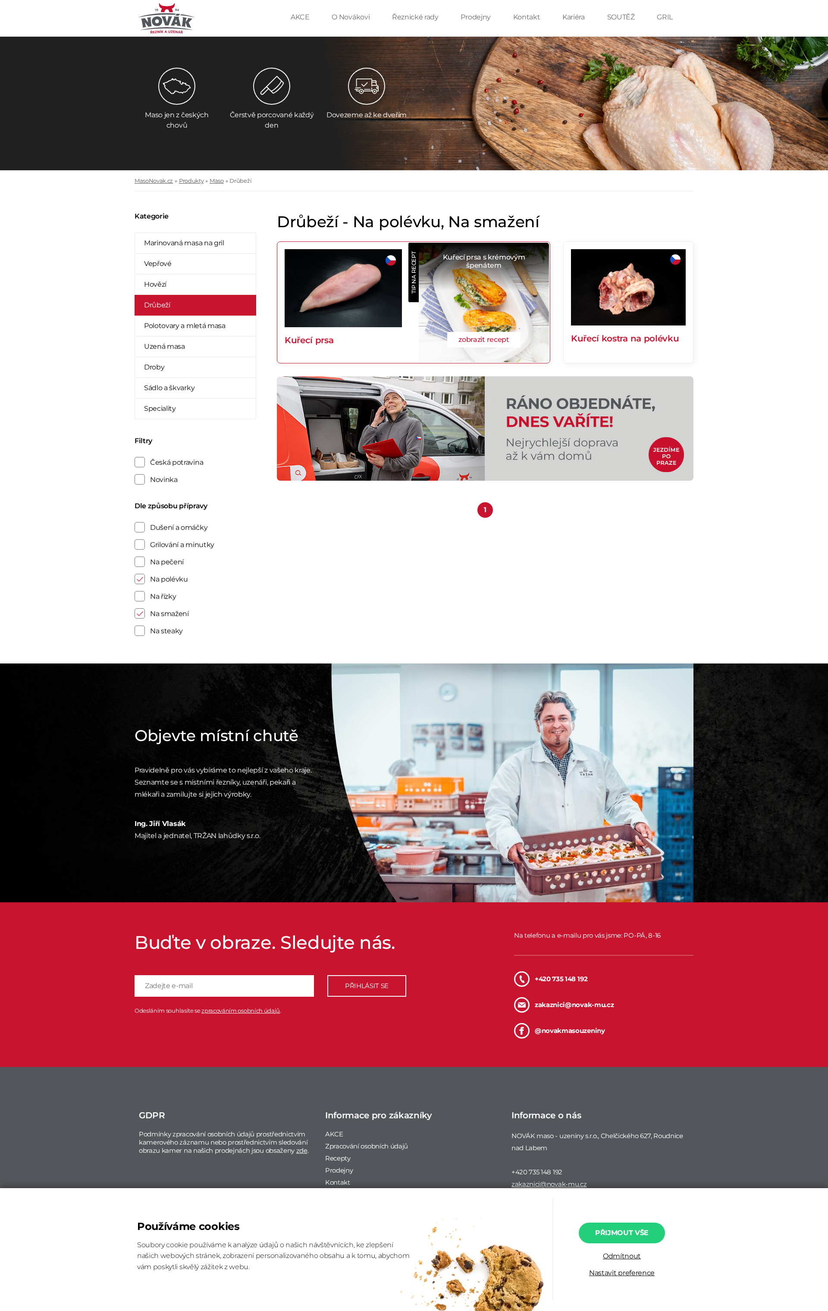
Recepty (338, 1158)
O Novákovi (351, 17)
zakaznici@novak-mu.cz (574, 1005)
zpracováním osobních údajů (240, 1010)
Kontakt (527, 17)
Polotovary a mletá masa (185, 326)
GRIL (665, 17)
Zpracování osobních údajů (366, 1146)
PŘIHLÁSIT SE (367, 986)
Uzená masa (164, 346)
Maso (217, 180)
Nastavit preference (622, 1273)
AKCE (301, 17)
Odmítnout (622, 1256)
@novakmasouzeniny (570, 1030)
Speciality (160, 408)
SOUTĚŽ (622, 17)
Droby (154, 367)
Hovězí (155, 284)
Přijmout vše (622, 1233)
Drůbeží (240, 180)
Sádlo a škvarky (169, 388)
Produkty (191, 180)
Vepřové (158, 264)
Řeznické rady (416, 17)
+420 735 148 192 (561, 979)
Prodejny (476, 17)
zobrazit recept (483, 339)
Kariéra (574, 17)
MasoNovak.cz (154, 180)
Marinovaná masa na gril (184, 243)
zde (301, 1150)
